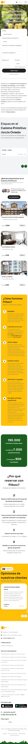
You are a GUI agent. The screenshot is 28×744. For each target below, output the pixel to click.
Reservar (22, 225)
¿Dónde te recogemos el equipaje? (12, 45)
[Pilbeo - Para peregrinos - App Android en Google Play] (21, 708)
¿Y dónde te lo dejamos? (9, 52)
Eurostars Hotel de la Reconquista (13, 217)
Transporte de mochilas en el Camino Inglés (12, 665)
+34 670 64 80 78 (17, 337)
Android (12, 334)
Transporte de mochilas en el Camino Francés (13, 654)
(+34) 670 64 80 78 (8, 714)
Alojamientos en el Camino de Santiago (11, 676)
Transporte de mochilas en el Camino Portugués (13, 657)
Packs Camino (11, 112)
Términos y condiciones (12, 733)
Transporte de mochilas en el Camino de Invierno (13, 673)
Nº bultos (17, 60)
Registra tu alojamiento (7, 645)
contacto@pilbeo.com (16, 335)
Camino (4, 30)
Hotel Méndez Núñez (8, 247)
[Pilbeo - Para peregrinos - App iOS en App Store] (7, 708)
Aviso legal (5, 733)
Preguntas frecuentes (14, 735)
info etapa (20, 154)
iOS (8, 334)
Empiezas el (5, 60)
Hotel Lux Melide (7, 276)
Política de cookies (22, 733)
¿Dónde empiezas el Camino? (10, 38)
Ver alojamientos (14, 197)
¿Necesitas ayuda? (14, 74)
